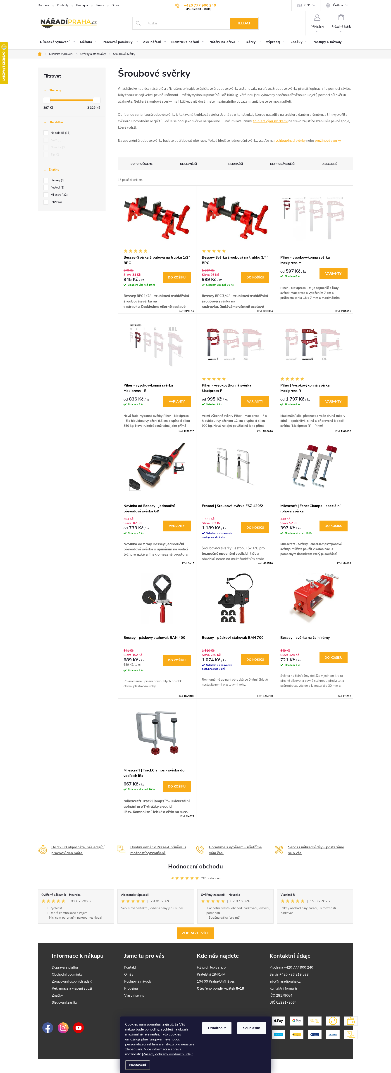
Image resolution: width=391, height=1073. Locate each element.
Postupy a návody (138, 981)
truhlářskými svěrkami (270, 121)
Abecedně (329, 164)
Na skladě (60, 133)
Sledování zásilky (65, 1002)
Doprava (43, 5)
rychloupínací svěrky (289, 140)
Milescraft (59, 195)
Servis (100, 5)
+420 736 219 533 (294, 974)
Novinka (58, 147)
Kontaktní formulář (283, 988)
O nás (115, 5)
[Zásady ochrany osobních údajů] (168, 1054)
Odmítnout (217, 1028)
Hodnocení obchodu (195, 866)
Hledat (243, 23)
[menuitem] (58, 42)
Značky (57, 995)
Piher (56, 202)
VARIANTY (333, 273)
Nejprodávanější (282, 164)
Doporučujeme (142, 164)
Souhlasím (251, 1028)
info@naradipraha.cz (285, 981)
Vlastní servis (134, 995)
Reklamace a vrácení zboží (72, 988)
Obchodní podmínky (67, 974)
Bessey (57, 180)
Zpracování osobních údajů (72, 981)
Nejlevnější (188, 164)
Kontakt (130, 967)
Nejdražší (235, 164)
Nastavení (137, 1065)
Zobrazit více (195, 933)
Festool (57, 188)
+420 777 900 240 (298, 967)
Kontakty (63, 5)
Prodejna (82, 5)
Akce (55, 140)
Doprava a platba (65, 967)
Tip (54, 155)
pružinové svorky (328, 140)
